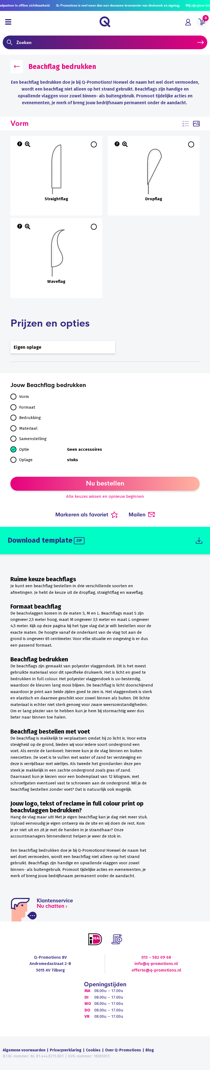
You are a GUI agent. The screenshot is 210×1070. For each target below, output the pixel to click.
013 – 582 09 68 (156, 957)
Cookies (93, 1050)
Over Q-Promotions (123, 1050)
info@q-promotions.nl (156, 963)
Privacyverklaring (65, 1050)
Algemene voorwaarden (24, 1050)
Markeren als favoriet (81, 515)
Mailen (137, 515)
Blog (149, 1050)
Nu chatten (50, 906)
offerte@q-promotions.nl (156, 970)
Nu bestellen (105, 483)
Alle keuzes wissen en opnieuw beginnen (105, 496)
